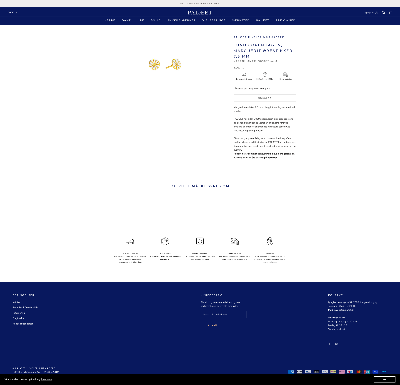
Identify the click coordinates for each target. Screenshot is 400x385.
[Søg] (383, 12)
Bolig (156, 20)
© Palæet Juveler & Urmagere (33, 368)
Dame (126, 20)
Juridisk (16, 302)
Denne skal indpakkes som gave (253, 88)
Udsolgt (264, 98)
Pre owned (286, 20)
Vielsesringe (214, 20)
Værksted (241, 20)
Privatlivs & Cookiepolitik (25, 307)
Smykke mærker (182, 20)
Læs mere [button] (46, 379)
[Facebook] (329, 344)
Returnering (18, 312)
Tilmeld (211, 325)
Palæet (262, 20)
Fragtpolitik (18, 318)
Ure (141, 20)
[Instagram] (336, 344)
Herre (110, 20)
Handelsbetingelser (22, 323)
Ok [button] (384, 379)
